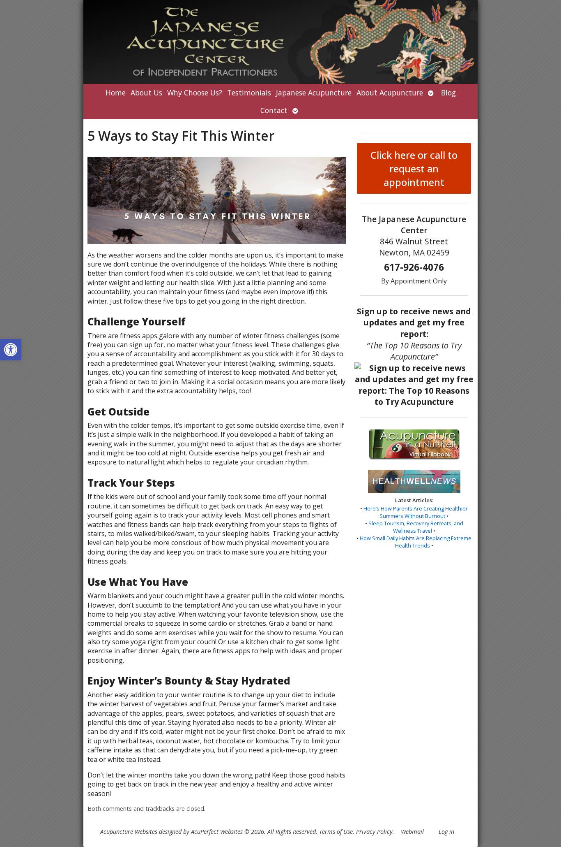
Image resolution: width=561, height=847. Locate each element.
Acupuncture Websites (128, 831)
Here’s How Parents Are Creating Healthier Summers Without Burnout (415, 512)
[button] (10, 349)
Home (116, 92)
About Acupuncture (389, 92)
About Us (146, 92)
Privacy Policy (374, 831)
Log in (446, 831)
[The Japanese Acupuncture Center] (280, 42)
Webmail (412, 831)
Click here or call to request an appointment (414, 168)
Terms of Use (336, 831)
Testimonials (249, 92)
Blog (448, 92)
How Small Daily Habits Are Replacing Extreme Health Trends (415, 541)
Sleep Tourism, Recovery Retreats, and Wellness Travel (415, 527)
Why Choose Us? (194, 92)
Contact (273, 110)
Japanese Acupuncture (314, 92)
